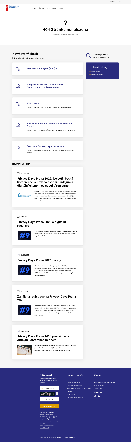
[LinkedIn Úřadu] (99, 396)
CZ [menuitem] (119, 2)
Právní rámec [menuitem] (51, 8)
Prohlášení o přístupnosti (74, 385)
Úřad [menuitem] (33, 8)
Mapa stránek (95, 71)
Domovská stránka (97, 74)
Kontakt (112, 1)
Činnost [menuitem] (41, 8)
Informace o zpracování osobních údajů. (47, 427)
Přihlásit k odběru (49, 406)
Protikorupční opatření (73, 382)
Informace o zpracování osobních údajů (79, 388)
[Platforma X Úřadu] (95, 396)
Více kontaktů (98, 392)
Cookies (69, 391)
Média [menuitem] (61, 8)
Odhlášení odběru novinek (75, 397)
